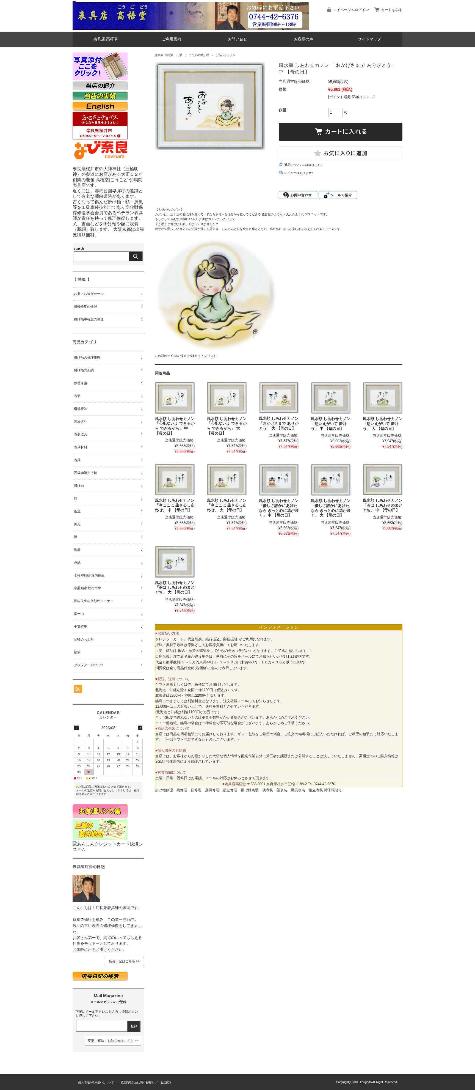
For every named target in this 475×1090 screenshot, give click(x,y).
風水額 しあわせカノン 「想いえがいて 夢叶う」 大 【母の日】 (382, 423)
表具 (77, 460)
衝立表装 (316, 790)
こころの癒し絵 (199, 55)
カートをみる (391, 10)
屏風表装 (298, 790)
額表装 (282, 790)
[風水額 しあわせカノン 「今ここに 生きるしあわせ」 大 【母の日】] (227, 479)
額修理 (196, 790)
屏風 (77, 524)
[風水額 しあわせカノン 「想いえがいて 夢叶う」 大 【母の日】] (382, 398)
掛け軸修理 (164, 790)
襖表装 (267, 790)
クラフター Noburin (88, 665)
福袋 (77, 652)
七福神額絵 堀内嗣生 (89, 575)
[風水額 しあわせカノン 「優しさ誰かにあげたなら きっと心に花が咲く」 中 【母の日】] (279, 480)
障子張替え (333, 790)
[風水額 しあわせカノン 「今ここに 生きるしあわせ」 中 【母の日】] (175, 479)
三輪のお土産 (84, 639)
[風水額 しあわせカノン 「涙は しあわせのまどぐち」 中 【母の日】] (382, 479)
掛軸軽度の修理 (85, 307)
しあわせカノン (225, 55)
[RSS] (78, 690)
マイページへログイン (351, 10)
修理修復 (80, 383)
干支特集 (80, 626)
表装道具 (80, 434)
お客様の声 (303, 39)
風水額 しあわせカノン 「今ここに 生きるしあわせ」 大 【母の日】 (227, 505)
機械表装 (80, 409)
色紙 (77, 562)
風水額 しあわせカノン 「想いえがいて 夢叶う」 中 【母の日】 (330, 423)
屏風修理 (212, 790)
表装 (77, 396)
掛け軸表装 (250, 790)
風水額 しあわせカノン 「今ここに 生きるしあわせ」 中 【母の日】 (175, 505)
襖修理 (181, 790)
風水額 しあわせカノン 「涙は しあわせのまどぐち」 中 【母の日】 (382, 505)
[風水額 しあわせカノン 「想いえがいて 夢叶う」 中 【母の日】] (330, 398)
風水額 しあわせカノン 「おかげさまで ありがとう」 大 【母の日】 (279, 423)
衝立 (77, 511)
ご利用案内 (171, 39)
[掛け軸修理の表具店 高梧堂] (74, 27)
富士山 (79, 614)
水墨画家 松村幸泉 (87, 588)
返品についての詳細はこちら (304, 164)
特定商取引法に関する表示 (137, 1082)
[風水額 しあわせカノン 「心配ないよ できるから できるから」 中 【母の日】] (175, 397)
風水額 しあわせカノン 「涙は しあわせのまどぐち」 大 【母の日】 (175, 587)
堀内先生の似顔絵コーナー (94, 601)
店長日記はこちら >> (124, 961)
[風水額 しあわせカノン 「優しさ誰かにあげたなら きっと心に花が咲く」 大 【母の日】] (330, 480)
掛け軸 (79, 486)
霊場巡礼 (80, 422)
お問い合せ (237, 39)
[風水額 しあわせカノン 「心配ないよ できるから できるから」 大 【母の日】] (227, 397)
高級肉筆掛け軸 (85, 473)
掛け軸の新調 (84, 370)
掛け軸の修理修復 (87, 357)
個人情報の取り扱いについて (96, 1082)
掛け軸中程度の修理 (89, 319)
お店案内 (166, 1082)
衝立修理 (230, 790)
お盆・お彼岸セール (89, 294)
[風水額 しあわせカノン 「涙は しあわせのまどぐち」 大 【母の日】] (175, 562)
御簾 (77, 550)
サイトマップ (369, 39)
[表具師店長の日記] (86, 900)
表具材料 (80, 447)
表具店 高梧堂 (105, 39)
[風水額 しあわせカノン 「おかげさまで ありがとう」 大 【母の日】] (279, 397)
